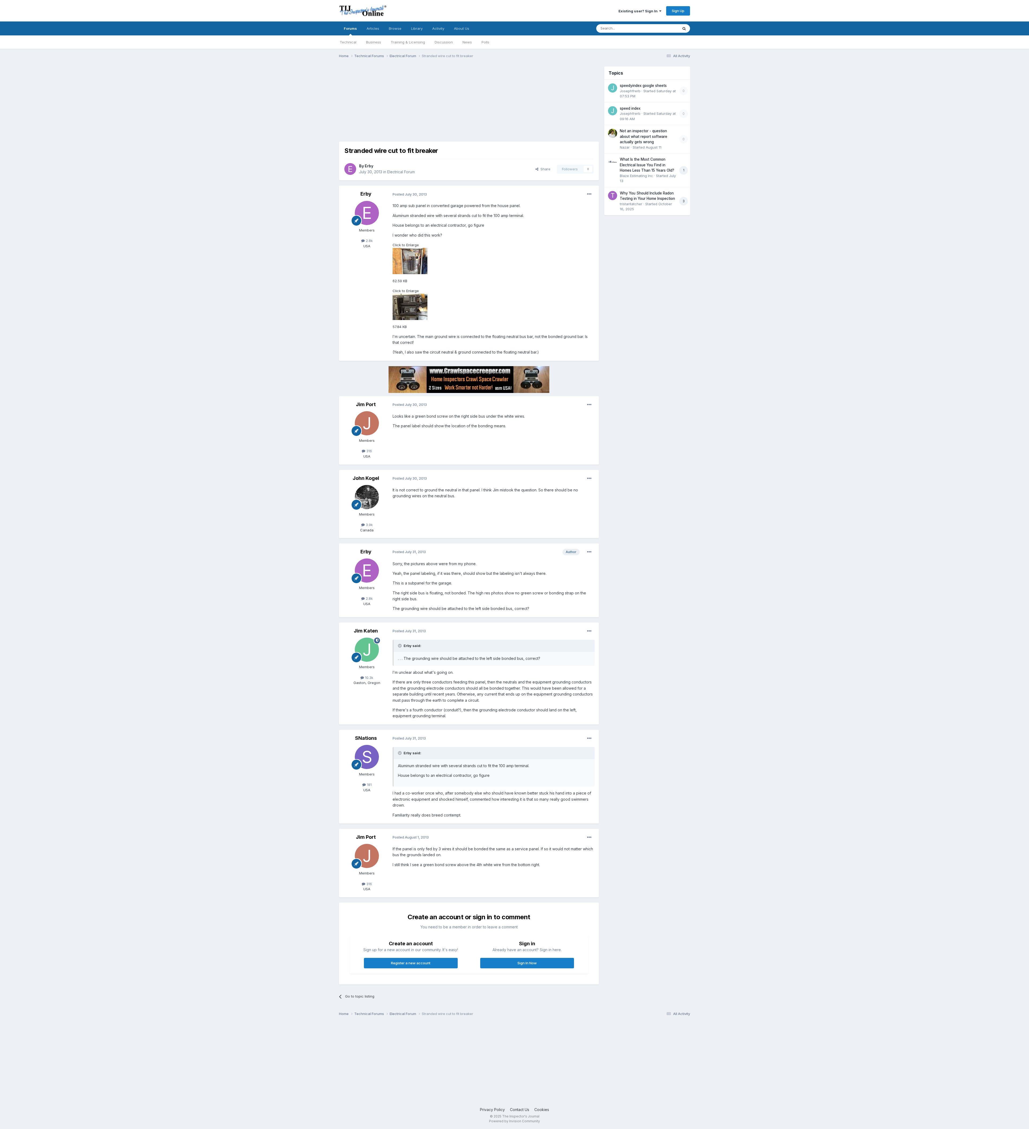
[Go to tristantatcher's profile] (612, 195)
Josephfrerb (630, 91)
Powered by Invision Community (514, 1121)
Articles (373, 28)
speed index (630, 108)
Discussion (444, 42)
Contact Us (519, 1109)
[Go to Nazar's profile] (612, 133)
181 (369, 784)
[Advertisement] (436, 104)
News (467, 42)
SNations (366, 738)
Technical (348, 42)
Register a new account (410, 963)
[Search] (684, 28)
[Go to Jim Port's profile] (367, 423)
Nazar (625, 147)
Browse (395, 28)
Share (544, 169)
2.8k (369, 240)
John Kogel (366, 478)
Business (373, 42)
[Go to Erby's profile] (350, 169)
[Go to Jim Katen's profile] (367, 650)
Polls (485, 42)
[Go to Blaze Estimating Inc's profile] (612, 161)
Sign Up (678, 11)
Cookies (541, 1109)
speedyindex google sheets (643, 85)
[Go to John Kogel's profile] (367, 497)
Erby (369, 166)
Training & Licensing (408, 42)
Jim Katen (366, 631)
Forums (350, 28)
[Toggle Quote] (400, 645)
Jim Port (366, 404)
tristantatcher (631, 204)
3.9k (369, 525)
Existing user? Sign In (638, 11)
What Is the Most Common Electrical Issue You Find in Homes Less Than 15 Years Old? (647, 164)
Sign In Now (527, 963)
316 (368, 451)
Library (417, 28)
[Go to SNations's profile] (367, 757)
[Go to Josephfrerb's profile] (612, 88)
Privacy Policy (492, 1109)
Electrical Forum (401, 172)
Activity (438, 28)
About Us (461, 28)
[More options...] (589, 194)
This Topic (662, 28)
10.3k (368, 677)
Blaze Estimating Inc (636, 176)
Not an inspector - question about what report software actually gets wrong (643, 136)
